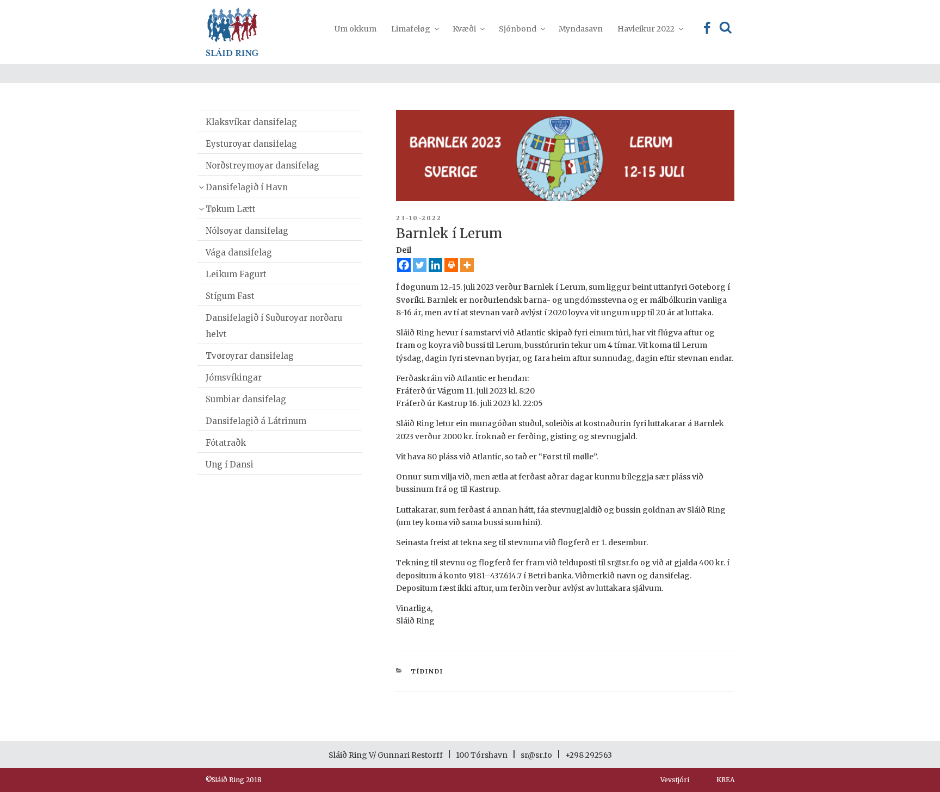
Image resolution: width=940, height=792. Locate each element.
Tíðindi (427, 671)
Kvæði (464, 29)
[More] (467, 265)
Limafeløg (410, 29)
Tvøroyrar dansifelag (250, 356)
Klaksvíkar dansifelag (251, 122)
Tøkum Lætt (231, 209)
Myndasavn (581, 29)
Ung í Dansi (229, 464)
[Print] (451, 265)
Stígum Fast (230, 296)
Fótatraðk (226, 443)
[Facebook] (404, 265)
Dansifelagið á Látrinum (256, 421)
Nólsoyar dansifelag (247, 231)
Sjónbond (517, 29)
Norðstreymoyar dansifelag (262, 165)
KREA (725, 780)
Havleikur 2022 (646, 29)
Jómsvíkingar (234, 377)
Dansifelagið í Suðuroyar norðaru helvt (274, 326)
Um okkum (355, 29)
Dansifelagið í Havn (247, 187)
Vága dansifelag (239, 252)
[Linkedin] (435, 265)
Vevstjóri (674, 780)
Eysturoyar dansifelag (251, 144)
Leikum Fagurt (236, 274)
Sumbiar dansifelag (246, 399)
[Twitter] (419, 265)
